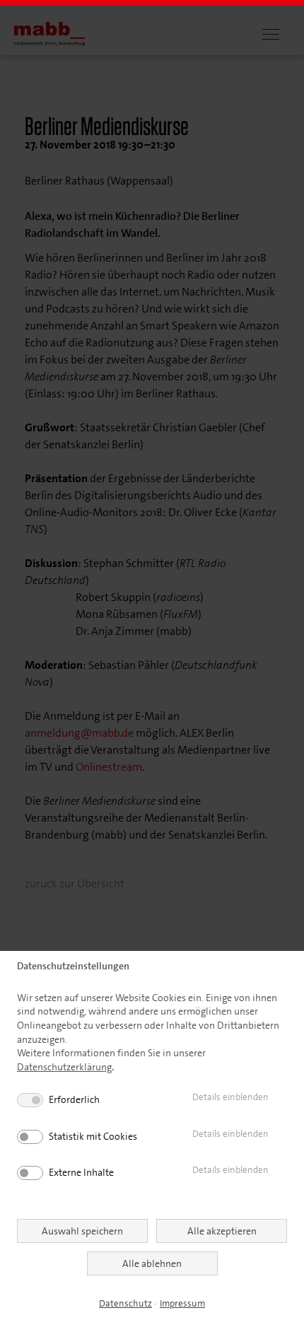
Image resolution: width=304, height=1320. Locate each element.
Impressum (182, 1303)
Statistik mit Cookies (93, 1136)
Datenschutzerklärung (64, 1067)
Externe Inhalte (81, 1172)
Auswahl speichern (82, 1231)
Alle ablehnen (152, 1263)
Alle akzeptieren (222, 1231)
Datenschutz (125, 1303)
